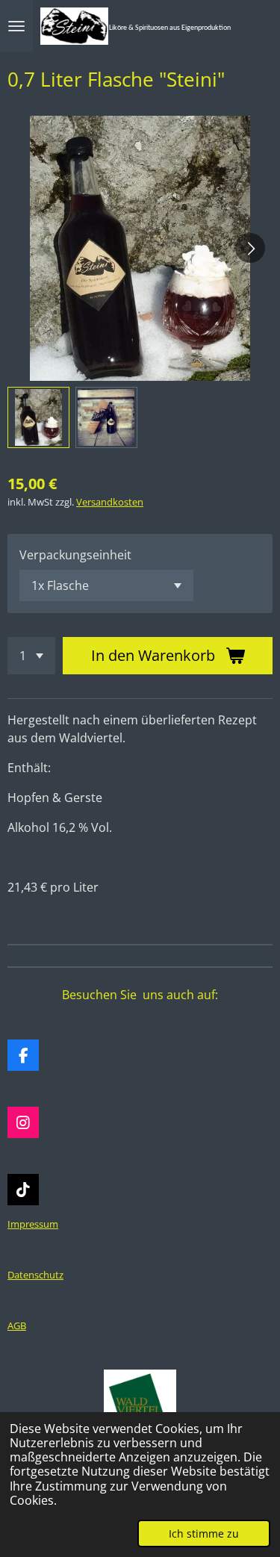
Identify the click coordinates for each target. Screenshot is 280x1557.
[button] (38, 418)
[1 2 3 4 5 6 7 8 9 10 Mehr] (31, 655)
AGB (16, 1325)
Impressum (32, 1224)
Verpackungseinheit (75, 555)
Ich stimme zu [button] (204, 1533)
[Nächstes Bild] (250, 248)
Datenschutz (35, 1274)
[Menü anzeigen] (16, 26)
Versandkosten (109, 502)
